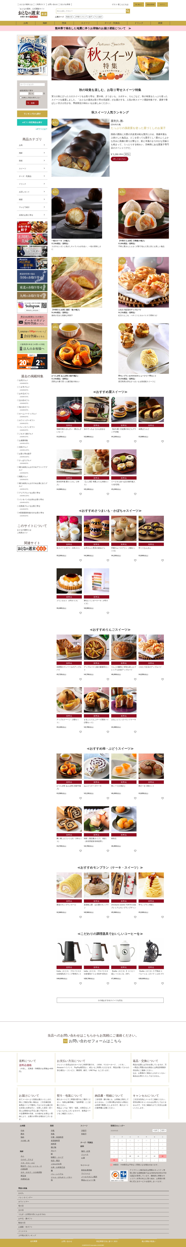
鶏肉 (22, 1137)
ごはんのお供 (56, 1164)
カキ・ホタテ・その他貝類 (31, 1172)
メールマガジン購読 (89, 1177)
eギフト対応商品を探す (32, 122)
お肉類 (22, 1126)
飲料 (82, 1146)
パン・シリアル (57, 1174)
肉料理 (53, 1144)
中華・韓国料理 (57, 1137)
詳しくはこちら (119, 159)
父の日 (21, 1210)
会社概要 (33, 1241)
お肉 (26, 23)
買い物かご (138, 4)
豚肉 (22, 1134)
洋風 (52, 1131)
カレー (53, 1151)
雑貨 (160, 23)
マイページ (84, 1165)
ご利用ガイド (40, 4)
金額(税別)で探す (26, 90)
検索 (128, 11)
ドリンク (139, 23)
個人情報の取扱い (149, 1241)
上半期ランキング (81, 17)
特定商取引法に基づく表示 (107, 1241)
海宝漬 (23, 1176)
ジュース (84, 1154)
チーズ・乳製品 (112, 23)
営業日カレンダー (118, 1126)
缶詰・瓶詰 (55, 1161)
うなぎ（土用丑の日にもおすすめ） (32, 1214)
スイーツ (85, 23)
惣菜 (64, 23)
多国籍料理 (55, 1141)
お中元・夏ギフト (25, 1219)
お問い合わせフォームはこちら (95, 1041)
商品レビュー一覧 (88, 1180)
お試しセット (24, 192)
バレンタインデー (25, 1197)
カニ (22, 1156)
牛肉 (22, 1131)
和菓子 (84, 1134)
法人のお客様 (65, 4)
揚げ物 (53, 1147)
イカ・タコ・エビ (28, 1163)
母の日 (21, 1206)
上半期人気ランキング (27, 1235)
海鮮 (45, 23)
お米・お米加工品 (58, 1167)
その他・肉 (25, 1141)
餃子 (90, 17)
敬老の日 (69, 17)
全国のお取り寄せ (26, 215)
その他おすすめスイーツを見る (110, 1000)
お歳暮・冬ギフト (25, 1227)
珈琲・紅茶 (85, 1151)
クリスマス (22, 1231)
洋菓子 (84, 1131)
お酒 (83, 1158)
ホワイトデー (23, 1202)
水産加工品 (25, 1179)
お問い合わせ (53, 4)
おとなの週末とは (26, 4)
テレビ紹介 (98, 17)
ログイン (162, 4)
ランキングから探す (32, 114)
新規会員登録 (150, 4)
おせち (21, 1193)
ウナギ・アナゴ (27, 1160)
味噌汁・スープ (57, 1157)
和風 (52, 1134)
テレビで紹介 (24, 207)
